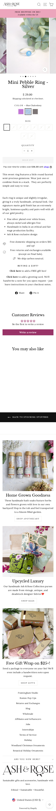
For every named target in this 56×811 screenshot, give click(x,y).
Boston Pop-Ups (28, 698)
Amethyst (21, 112)
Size (28, 121)
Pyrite (35, 112)
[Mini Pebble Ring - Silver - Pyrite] (15, 394)
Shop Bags (28, 601)
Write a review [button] (27, 332)
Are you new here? (27, 759)
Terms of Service (28, 735)
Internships (28, 729)
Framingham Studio (28, 692)
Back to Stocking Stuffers (30, 417)
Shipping (17, 98)
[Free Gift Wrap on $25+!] (28, 633)
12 (32, 136)
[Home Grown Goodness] (28, 465)
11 (24, 136)
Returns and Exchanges (28, 703)
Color (28, 105)
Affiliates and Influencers (28, 719)
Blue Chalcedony (28, 112)
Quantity (28, 145)
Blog (28, 708)
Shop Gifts (28, 683)
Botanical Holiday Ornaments (28, 750)
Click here (12, 276)
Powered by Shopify (28, 808)
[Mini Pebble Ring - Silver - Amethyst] (9, 394)
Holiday (28, 740)
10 (49, 127)
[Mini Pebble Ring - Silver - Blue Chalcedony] (12, 394)
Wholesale (28, 713)
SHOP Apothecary (28, 519)
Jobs (28, 724)
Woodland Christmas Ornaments (28, 745)
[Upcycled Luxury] (28, 551)
